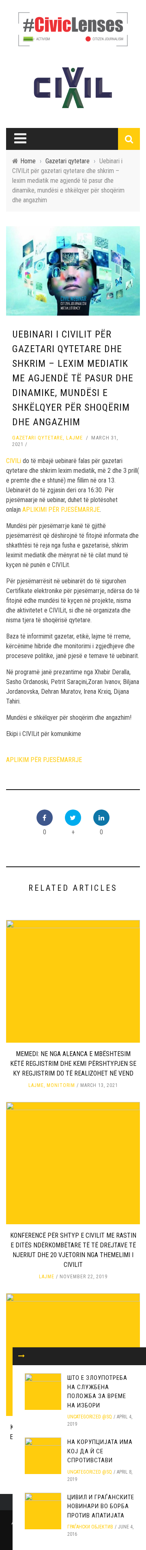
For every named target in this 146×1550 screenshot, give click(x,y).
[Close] (12, 12)
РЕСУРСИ (28, 120)
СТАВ (19, 230)
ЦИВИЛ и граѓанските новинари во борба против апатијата (100, 1506)
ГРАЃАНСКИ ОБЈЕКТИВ (46, 70)
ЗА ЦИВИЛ (29, 53)
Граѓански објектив (90, 1527)
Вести (20, 180)
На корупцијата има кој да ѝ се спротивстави (100, 1451)
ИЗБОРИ (23, 213)
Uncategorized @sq (89, 1417)
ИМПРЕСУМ (31, 86)
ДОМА (20, 163)
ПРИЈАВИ (28, 103)
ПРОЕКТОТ (26, 246)
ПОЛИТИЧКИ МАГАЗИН (41, 196)
